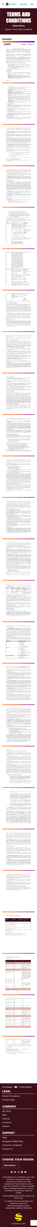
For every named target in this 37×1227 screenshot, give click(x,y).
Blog (4, 1115)
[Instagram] (18, 1172)
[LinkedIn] (22, 1172)
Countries (23, 4)
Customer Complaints (12, 1145)
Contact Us (7, 1149)
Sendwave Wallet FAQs (12, 1141)
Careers (6, 1126)
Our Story (12, 4)
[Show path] (16, 1087)
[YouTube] (25, 1172)
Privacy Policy (8, 1100)
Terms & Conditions (11, 1096)
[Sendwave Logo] (7, 4)
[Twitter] (15, 1172)
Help (32, 4)
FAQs (4, 1138)
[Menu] (3, 4)
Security (6, 1119)
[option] (15, 1158)
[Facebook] (11, 1172)
